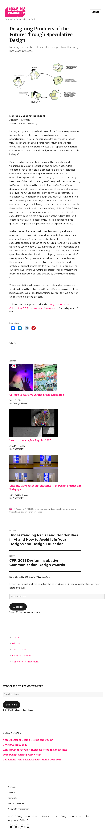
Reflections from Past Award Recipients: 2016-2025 (32, 759)
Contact (16, 637)
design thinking (57, 509)
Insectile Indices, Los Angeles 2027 (30, 440)
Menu (95, 12)
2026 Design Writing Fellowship (22, 754)
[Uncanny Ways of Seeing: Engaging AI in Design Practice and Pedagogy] (46, 468)
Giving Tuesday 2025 (15, 744)
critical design (43, 509)
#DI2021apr (31, 509)
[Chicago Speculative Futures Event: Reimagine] (46, 377)
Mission (16, 643)
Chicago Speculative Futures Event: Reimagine (36, 394)
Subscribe (18, 607)
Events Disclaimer (22, 655)
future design (71, 509)
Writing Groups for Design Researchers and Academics (35, 749)
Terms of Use (19, 649)
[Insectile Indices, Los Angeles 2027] (46, 423)
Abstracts (20, 509)
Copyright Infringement (25, 661)
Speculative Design (18, 512)
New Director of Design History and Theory (28, 739)
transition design (35, 512)
